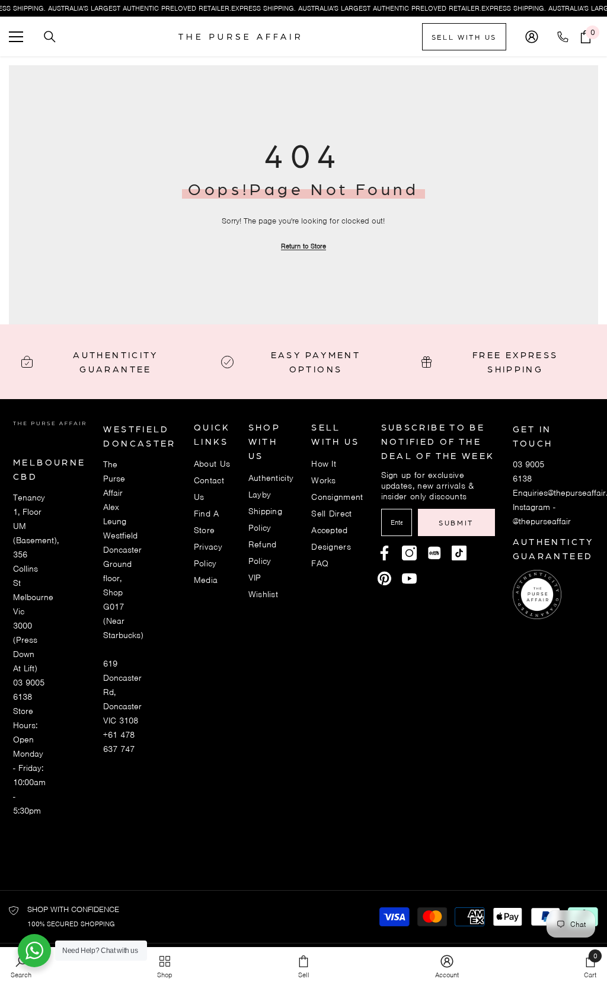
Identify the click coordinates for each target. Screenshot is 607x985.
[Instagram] (409, 553)
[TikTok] (459, 553)
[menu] (16, 37)
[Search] (50, 37)
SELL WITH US (464, 37)
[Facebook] (384, 553)
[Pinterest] (434, 553)
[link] (447, 966)
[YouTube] (409, 578)
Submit (456, 522)
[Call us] (565, 36)
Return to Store (303, 246)
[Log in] (531, 36)
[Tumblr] (384, 578)
